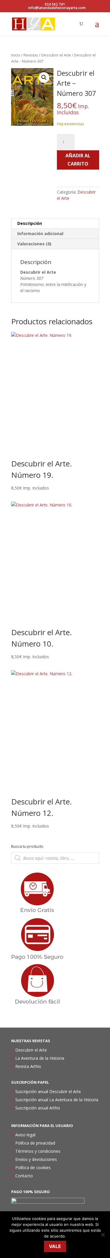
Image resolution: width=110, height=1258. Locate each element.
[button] (44, 77)
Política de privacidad (35, 1143)
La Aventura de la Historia (39, 1058)
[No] (103, 1235)
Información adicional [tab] (40, 233)
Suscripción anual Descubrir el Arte (48, 1091)
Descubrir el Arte (56, 55)
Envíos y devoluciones (36, 1159)
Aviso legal (25, 1135)
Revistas (30, 55)
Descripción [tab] (29, 223)
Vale (55, 1246)
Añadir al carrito (77, 159)
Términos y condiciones (37, 1151)
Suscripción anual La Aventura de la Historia (56, 1099)
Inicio (15, 55)
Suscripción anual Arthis (37, 1108)
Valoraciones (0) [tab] (34, 244)
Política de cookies (33, 1167)
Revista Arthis (28, 1066)
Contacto (24, 1175)
